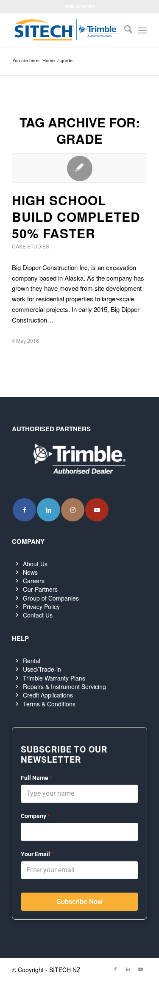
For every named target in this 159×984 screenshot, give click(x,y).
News (30, 572)
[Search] (124, 30)
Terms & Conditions (49, 704)
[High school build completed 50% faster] (79, 168)
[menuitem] (124, 30)
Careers (34, 580)
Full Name (36, 778)
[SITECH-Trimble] (66, 30)
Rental (31, 660)
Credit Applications (48, 695)
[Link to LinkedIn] (48, 509)
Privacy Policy (41, 606)
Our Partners (40, 589)
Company (35, 816)
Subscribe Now (80, 902)
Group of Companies (51, 598)
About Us (35, 564)
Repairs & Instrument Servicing (64, 686)
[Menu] (142, 30)
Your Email (37, 854)
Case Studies (30, 246)
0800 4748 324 (79, 6)
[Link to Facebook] (24, 509)
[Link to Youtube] (97, 509)
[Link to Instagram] (72, 509)
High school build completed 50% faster (76, 216)
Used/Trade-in (42, 669)
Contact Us (38, 615)
